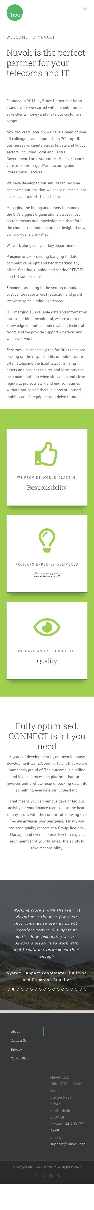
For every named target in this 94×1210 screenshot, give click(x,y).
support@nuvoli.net (67, 1143)
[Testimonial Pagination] (9, 989)
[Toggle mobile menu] (85, 8)
